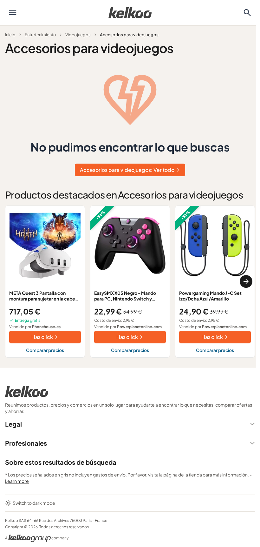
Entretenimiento (40, 34)
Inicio (10, 34)
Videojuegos (78, 34)
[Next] (246, 281)
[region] (130, 281)
